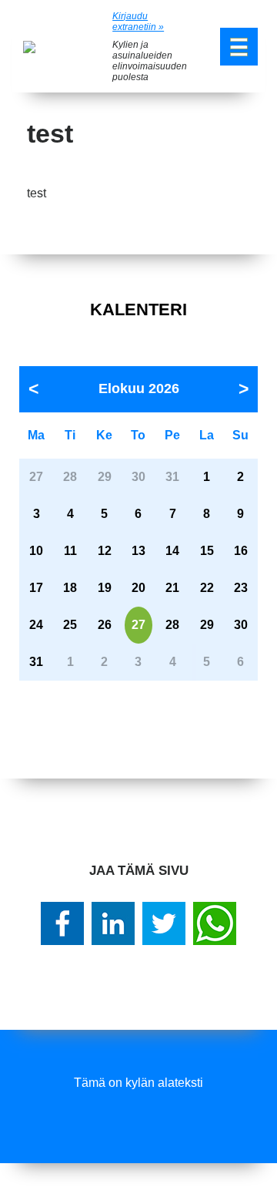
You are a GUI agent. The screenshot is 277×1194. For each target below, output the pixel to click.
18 (70, 587)
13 (138, 550)
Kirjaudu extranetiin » (138, 21)
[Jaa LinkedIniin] (113, 923)
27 (138, 624)
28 (172, 624)
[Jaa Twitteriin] (163, 923)
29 (207, 624)
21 (172, 587)
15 (207, 550)
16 (241, 550)
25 (70, 624)
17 (36, 587)
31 (36, 661)
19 (105, 587)
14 (172, 550)
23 (241, 587)
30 (241, 624)
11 (70, 550)
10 (36, 550)
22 (207, 587)
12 (105, 550)
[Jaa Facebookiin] (62, 923)
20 (138, 587)
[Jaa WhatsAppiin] (214, 923)
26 (105, 624)
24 (36, 624)
